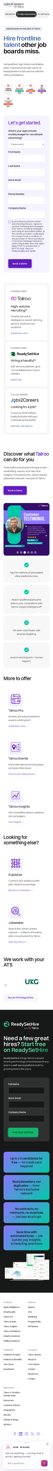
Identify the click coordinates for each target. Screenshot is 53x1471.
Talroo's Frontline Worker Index (12, 1394)
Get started (10, 14)
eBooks (7, 1415)
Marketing (32, 1316)
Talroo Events (10, 1321)
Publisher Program (12, 1354)
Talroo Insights (10, 1326)
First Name (14, 151)
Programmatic (34, 1321)
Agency (31, 1307)
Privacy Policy (18, 251)
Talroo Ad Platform (12, 1331)
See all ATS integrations (20, 997)
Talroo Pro (8, 1316)
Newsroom (33, 1374)
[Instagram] (26, 1434)
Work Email (14, 179)
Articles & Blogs (11, 1419)
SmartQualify (9, 1312)
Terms (32, 251)
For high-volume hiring (26, 14)
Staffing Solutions (12, 1341)
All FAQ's (7, 1424)
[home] (14, 5)
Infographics (9, 1410)
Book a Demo (15, 490)
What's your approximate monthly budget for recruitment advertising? (25, 134)
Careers (31, 1369)
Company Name (17, 208)
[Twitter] (32, 1434)
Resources (9, 1400)
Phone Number (16, 194)
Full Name (13, 1084)
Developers (9, 1369)
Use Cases (9, 1364)
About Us (32, 1359)
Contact (31, 1378)
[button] (9, 529)
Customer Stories (12, 1405)
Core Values (33, 1364)
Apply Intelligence (11, 1307)
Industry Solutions (12, 1336)
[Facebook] (14, 1434)
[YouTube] (38, 1434)
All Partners (33, 1326)
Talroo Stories (34, 1354)
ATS (30, 1312)
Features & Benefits (13, 1359)
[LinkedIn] (20, 1434)
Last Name (14, 165)
